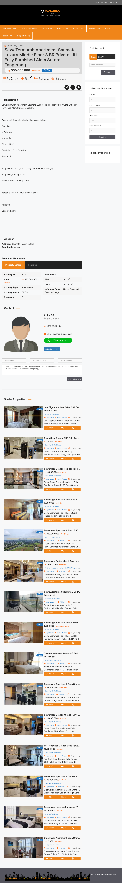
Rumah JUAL (78, 28)
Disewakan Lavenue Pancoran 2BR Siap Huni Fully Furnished (75, 807)
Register (104, 2)
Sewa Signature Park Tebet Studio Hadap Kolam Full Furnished (76, 499)
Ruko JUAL (109, 28)
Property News (23, 36)
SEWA (101, 57)
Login (97, 2)
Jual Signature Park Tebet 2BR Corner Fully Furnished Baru (74, 407)
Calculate (102, 137)
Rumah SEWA (94, 28)
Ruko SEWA (7, 36)
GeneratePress (103, 877)
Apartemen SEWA (29, 28)
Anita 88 (49, 315)
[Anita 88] (21, 334)
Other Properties (51, 349)
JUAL (93, 57)
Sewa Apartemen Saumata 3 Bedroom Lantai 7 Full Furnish (74, 653)
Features (32, 265)
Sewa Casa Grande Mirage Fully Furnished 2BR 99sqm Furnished (77, 715)
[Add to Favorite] (72, 87)
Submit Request (74, 379)
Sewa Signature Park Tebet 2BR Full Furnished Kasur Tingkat (75, 622)
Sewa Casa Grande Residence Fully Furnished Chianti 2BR (74, 469)
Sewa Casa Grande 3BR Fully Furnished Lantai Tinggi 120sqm (75, 438)
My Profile (113, 2)
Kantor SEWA (62, 28)
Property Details (13, 265)
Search (109, 72)
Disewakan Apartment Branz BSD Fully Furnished (69, 530)
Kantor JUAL (47, 28)
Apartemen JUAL (10, 28)
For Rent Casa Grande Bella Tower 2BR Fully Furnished (72, 745)
